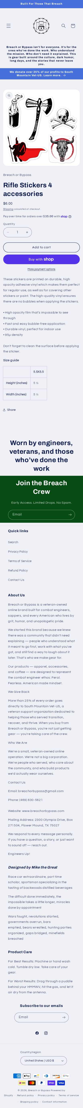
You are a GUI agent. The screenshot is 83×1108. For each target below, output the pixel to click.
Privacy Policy (18, 551)
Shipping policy (29, 1102)
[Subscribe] (70, 515)
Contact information (54, 1102)
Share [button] (11, 409)
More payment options (41, 269)
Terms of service (69, 1095)
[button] (8, 25)
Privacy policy (46, 1095)
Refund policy (25, 1095)
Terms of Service (20, 561)
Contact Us (16, 579)
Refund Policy (18, 570)
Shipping (8, 209)
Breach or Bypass (39, 1090)
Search (13, 542)
